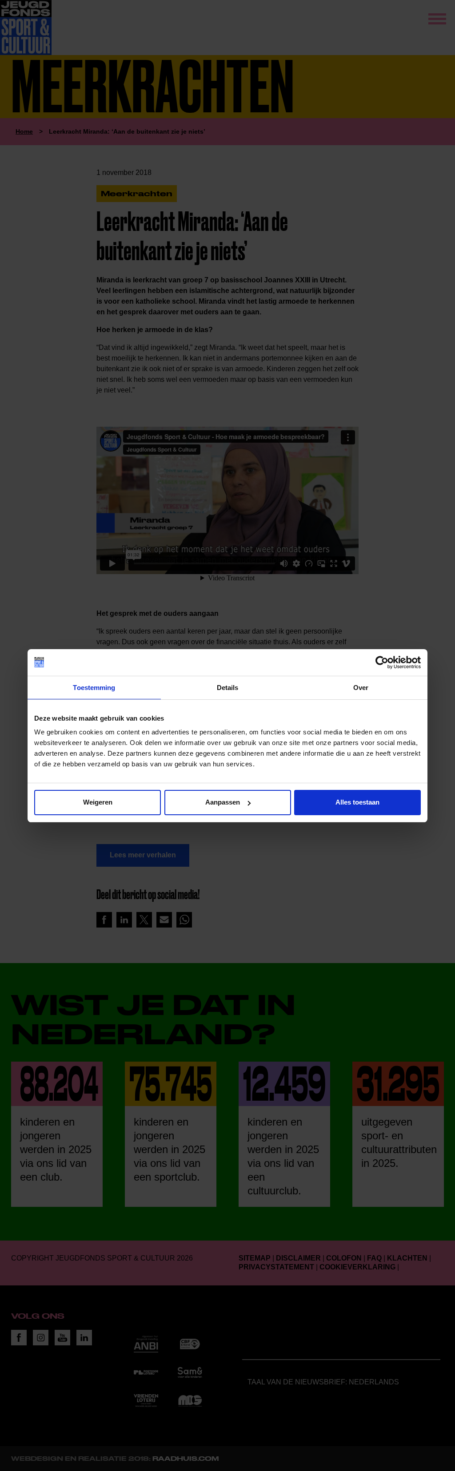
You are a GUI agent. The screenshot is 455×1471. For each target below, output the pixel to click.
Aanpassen (222, 802)
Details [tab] (228, 687)
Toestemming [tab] (94, 687)
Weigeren (97, 802)
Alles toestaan (357, 802)
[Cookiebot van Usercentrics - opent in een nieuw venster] (382, 662)
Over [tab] (360, 687)
